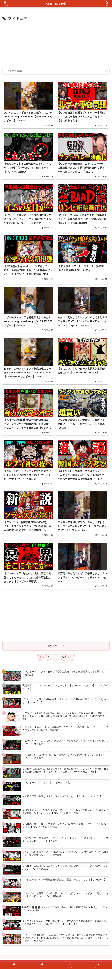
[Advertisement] (56, 43)
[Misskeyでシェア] (93, 822)
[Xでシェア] (18, 822)
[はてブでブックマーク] (68, 830)
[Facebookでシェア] (18, 830)
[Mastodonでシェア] (44, 822)
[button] (106, 71)
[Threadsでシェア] (44, 830)
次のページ (56, 646)
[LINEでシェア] (93, 830)
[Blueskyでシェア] (68, 822)
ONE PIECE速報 (56, 3)
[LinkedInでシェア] (56, 838)
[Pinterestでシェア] (31, 838)
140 (64, 657)
